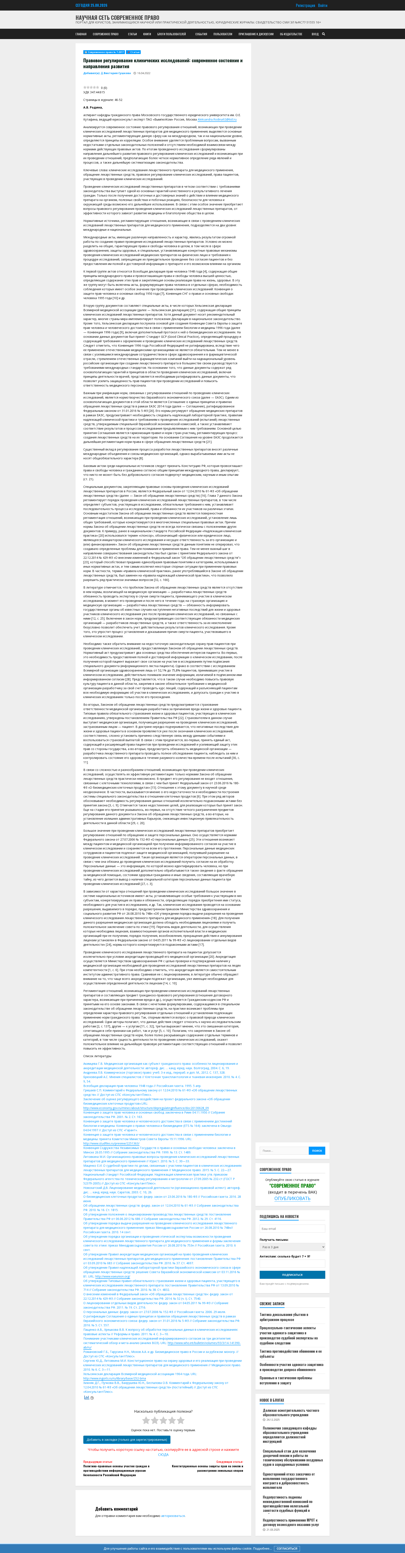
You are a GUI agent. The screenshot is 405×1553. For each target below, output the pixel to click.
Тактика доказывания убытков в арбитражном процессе (284, 1317)
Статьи (132, 34)
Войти (322, 5)
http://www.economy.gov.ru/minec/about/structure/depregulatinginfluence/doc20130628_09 (146, 1108)
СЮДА (163, 1454)
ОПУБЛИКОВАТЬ (292, 1198)
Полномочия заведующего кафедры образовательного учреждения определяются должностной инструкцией (290, 1435)
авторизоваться (173, 1516)
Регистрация (305, 5)
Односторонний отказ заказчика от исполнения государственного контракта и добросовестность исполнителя (289, 1481)
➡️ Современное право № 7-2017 (104, 52)
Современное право (106, 34)
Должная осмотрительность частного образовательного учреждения (291, 1412)
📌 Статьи (133, 52)
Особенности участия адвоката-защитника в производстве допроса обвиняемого (291, 1367)
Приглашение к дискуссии (256, 34)
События (201, 34)
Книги (147, 34)
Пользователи (222, 34)
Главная (81, 34)
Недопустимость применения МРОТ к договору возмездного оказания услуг (291, 1522)
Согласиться (287, 1548)
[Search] (323, 34)
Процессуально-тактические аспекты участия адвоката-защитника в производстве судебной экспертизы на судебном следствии (289, 1335)
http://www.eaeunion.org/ (112, 1276)
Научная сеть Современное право (117, 17)
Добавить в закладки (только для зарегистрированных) (127, 1440)
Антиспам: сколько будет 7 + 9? (285, 1256)
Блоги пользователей (171, 34)
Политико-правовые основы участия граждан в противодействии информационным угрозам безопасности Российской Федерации (116, 1468)
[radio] (146, 1420)
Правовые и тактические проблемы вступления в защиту (286, 1380)
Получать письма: (274, 1240)
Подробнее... (262, 1548)
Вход (315, 34)
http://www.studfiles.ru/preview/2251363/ (111, 1143)
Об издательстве (291, 34)
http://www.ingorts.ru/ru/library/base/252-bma (114, 1378)
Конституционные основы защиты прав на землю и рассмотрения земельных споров (207, 1466)
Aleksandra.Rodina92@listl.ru (217, 119)
